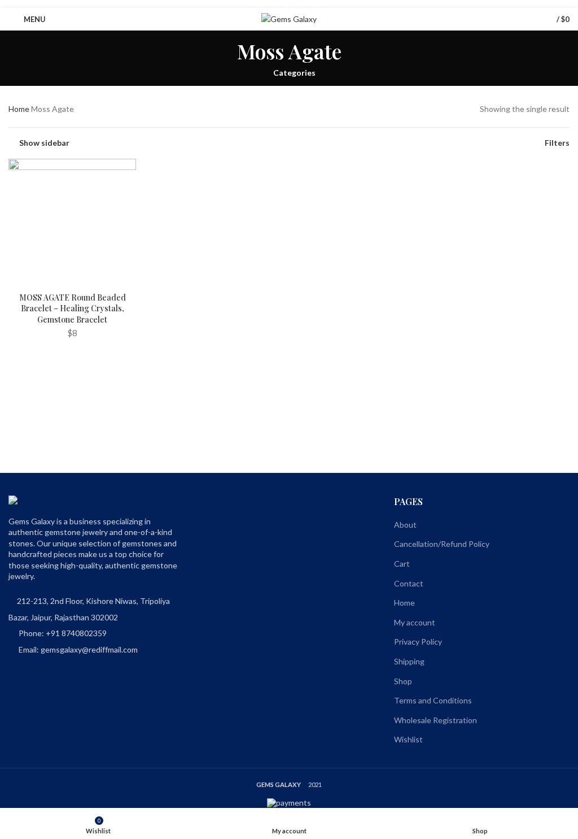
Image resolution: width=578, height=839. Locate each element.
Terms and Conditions (433, 700)
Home (18, 109)
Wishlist (408, 739)
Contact (408, 583)
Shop (403, 681)
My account (414, 622)
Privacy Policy (418, 641)
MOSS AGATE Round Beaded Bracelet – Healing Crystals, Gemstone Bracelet (72, 308)
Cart (402, 563)
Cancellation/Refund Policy (441, 544)
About (405, 524)
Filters (557, 143)
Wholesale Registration (435, 720)
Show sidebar (44, 143)
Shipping (409, 661)
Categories (294, 73)
